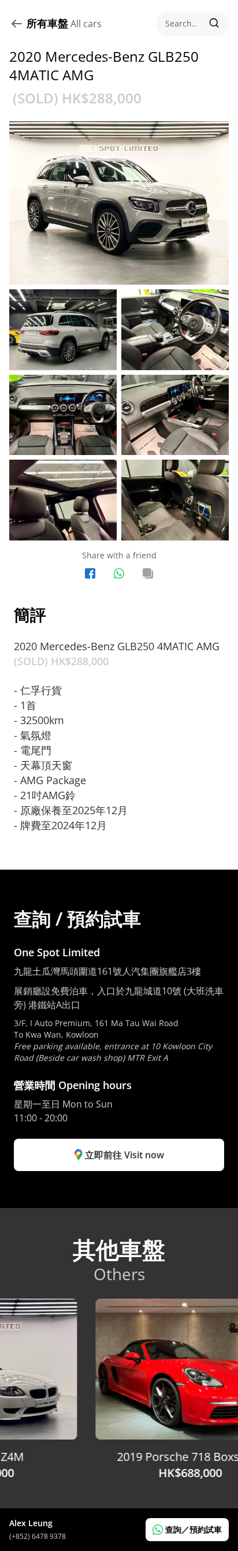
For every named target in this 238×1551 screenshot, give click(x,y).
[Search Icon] (192, 24)
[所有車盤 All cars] (18, 23)
